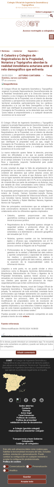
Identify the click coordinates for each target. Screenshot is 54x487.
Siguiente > (33, 51)
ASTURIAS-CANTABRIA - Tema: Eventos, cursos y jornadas (27, 76)
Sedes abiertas (26, 406)
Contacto (26, 408)
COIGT (9, 360)
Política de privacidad (26, 420)
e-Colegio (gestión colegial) (26, 428)
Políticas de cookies (26, 418)
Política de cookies (12, 462)
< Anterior (17, 51)
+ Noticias (5, 51)
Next (50, 334)
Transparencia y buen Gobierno (27, 439)
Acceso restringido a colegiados (38, 31)
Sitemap (26, 410)
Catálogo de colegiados (27, 443)
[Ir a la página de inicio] (27, 27)
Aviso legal (26, 413)
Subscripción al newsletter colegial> (27, 431)
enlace (26, 316)
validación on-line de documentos (26, 422)
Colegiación (27, 441)
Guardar (27, 477)
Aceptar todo (27, 482)
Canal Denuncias (26, 415)
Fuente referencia (10, 324)
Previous (3, 334)
